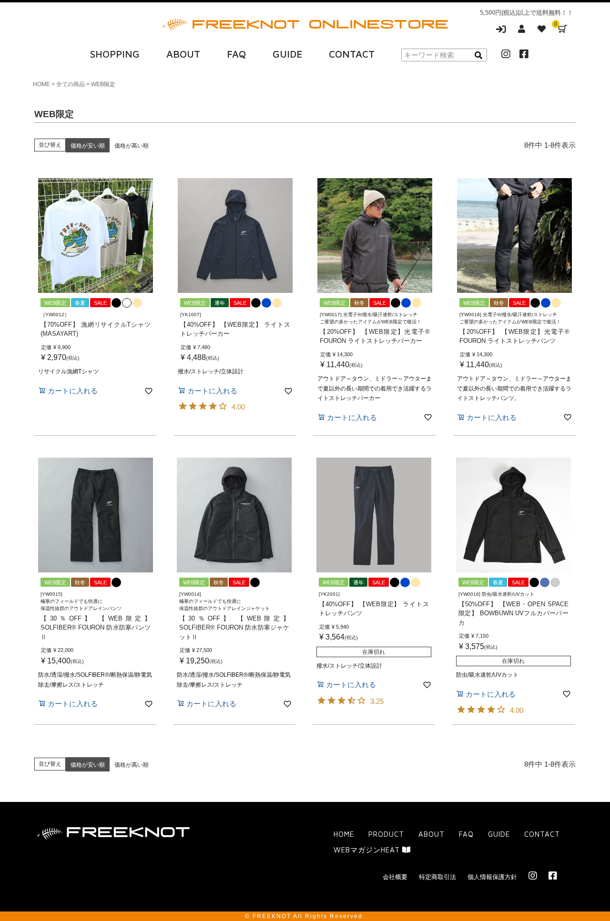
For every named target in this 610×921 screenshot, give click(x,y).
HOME (41, 84)
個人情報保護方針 (492, 877)
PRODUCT (386, 834)
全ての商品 (70, 84)
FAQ (236, 54)
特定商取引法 (437, 877)
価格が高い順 (131, 145)
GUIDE (287, 54)
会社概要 (395, 877)
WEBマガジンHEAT (368, 850)
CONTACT (352, 54)
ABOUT (183, 54)
